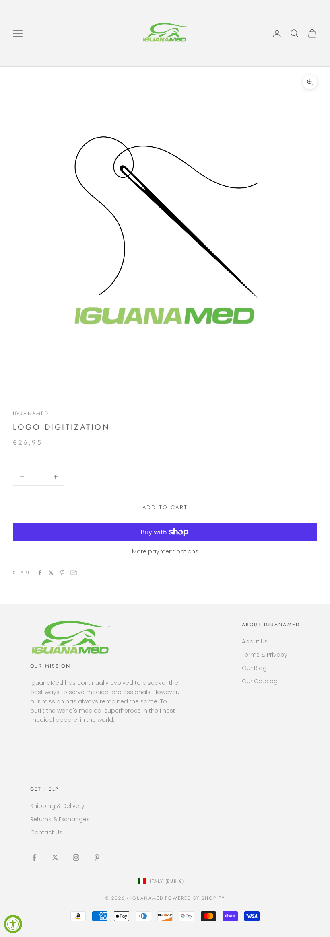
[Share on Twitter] (51, 572)
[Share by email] (73, 572)
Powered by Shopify (195, 898)
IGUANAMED (31, 413)
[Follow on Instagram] (76, 857)
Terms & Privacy (264, 655)
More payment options (165, 551)
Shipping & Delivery (57, 806)
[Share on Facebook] (40, 572)
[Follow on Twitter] (55, 857)
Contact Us (46, 832)
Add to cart (165, 507)
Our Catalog (260, 681)
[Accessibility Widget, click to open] (13, 924)
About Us (255, 641)
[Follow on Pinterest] (97, 857)
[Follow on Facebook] (34, 857)
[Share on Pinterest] (62, 572)
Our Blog (254, 668)
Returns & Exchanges (60, 819)
